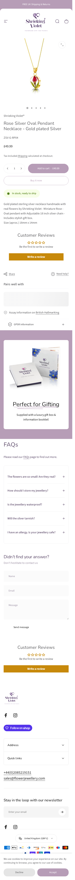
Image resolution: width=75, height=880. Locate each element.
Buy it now (36, 180)
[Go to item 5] (45, 108)
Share (12, 274)
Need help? (62, 274)
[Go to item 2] (32, 108)
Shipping (22, 156)
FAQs (26, 457)
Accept (53, 872)
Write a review (36, 257)
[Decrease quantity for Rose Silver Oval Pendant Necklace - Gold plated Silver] (7, 168)
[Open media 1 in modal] (62, 44)
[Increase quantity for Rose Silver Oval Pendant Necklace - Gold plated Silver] (21, 168)
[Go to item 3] (36, 108)
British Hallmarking (47, 313)
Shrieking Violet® (14, 116)
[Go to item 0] (27, 108)
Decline (19, 872)
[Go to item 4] (40, 108)
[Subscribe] (62, 812)
